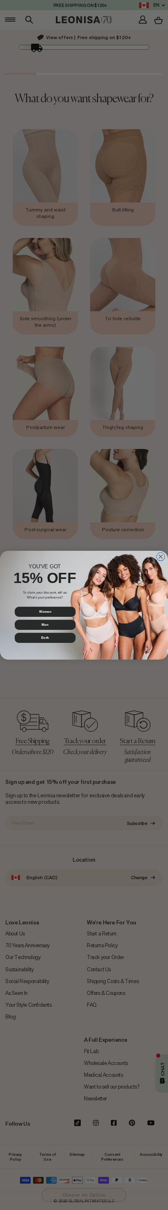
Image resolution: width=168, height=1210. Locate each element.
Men (45, 625)
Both (45, 637)
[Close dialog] (161, 556)
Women (45, 612)
